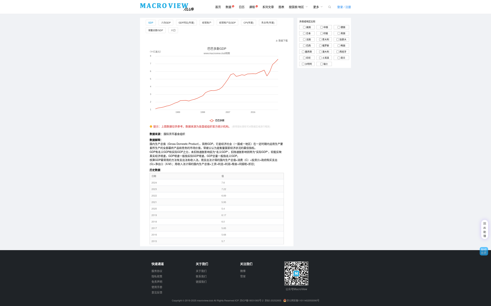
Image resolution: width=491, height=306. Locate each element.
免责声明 (157, 281)
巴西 (308, 45)
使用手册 (157, 287)
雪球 (243, 276)
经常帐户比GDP (227, 22)
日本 (308, 33)
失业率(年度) (267, 22)
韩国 (343, 45)
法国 (308, 39)
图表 (281, 7)
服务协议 (157, 271)
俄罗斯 (325, 45)
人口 (173, 30)
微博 (243, 271)
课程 (252, 7)
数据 (229, 7)
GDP (150, 22)
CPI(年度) (249, 22)
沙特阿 (308, 63)
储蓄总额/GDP (155, 30)
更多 (318, 7)
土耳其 (325, 57)
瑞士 (325, 63)
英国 (343, 33)
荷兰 (343, 57)
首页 (218, 7)
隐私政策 (157, 276)
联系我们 (201, 276)
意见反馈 (157, 292)
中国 (325, 27)
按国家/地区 (299, 7)
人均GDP (166, 22)
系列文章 (268, 7)
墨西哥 (308, 51)
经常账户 (206, 22)
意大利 (325, 39)
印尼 (308, 57)
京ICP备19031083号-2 (252, 300)
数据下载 (282, 40)
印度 (325, 33)
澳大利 (325, 51)
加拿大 (342, 39)
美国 (308, 27)
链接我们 (201, 281)
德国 (343, 27)
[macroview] (167, 7)
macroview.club (205, 300)
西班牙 (342, 51)
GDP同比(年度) (186, 22)
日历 (242, 7)
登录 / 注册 (344, 7)
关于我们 (201, 271)
